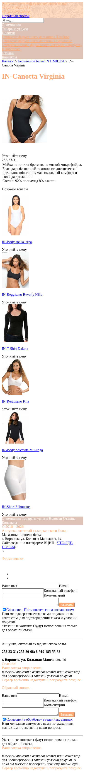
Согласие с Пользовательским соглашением (40, 610)
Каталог (8, 61)
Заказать (67, 605)
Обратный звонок (15, 16)
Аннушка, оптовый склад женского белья (34, 4)
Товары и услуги (15, 29)
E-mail (63, 586)
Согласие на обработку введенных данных (39, 719)
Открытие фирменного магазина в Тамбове (35, 37)
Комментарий (54, 595)
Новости (8, 33)
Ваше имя (9, 586)
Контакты (9, 57)
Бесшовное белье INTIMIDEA (41, 61)
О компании (11, 25)
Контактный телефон (60, 590)
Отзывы (8, 53)
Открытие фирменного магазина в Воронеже (37, 41)
